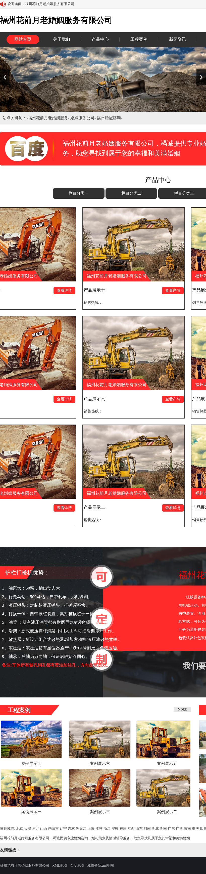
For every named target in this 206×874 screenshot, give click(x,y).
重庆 (195, 828)
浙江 (107, 828)
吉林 (71, 828)
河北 (35, 828)
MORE (182, 709)
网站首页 (22, 39)
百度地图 (77, 865)
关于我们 (61, 39)
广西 (179, 828)
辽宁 (63, 828)
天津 (27, 828)
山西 (43, 828)
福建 (123, 828)
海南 (187, 828)
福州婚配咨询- (109, 118)
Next (201, 77)
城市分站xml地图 (100, 865)
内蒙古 (53, 828)
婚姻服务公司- (83, 118)
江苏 (98, 828)
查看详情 (15, 290)
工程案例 (138, 39)
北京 (19, 828)
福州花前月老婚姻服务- (49, 118)
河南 (147, 828)
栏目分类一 (79, 193)
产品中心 (100, 39)
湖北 (155, 828)
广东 (171, 828)
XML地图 (59, 865)
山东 (139, 828)
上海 (90, 828)
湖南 (163, 828)
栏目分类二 (131, 193)
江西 (131, 828)
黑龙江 (81, 828)
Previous (5, 77)
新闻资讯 (177, 39)
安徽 (115, 828)
